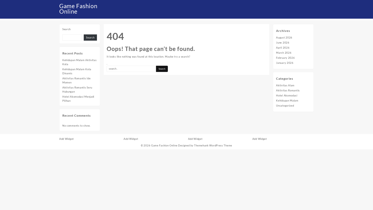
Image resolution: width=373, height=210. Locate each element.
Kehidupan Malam (287, 100)
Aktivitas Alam (285, 85)
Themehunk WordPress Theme (213, 145)
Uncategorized (285, 105)
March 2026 (283, 52)
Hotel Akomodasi (286, 95)
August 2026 (284, 37)
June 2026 (282, 42)
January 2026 (284, 62)
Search (66, 29)
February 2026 (285, 57)
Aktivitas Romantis (288, 90)
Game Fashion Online (78, 8)
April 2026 (282, 47)
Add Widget (66, 138)
